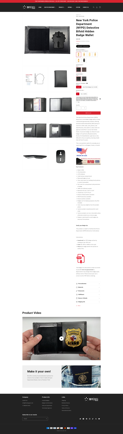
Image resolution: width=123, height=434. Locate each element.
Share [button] (79, 305)
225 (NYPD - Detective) (83, 46)
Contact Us (24, 400)
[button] (93, 7)
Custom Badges (45, 400)
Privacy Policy (65, 405)
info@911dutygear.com (27, 403)
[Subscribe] (46, 418)
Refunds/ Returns (66, 403)
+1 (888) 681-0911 (26, 405)
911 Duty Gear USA (63, 430)
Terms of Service (66, 408)
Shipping (78, 41)
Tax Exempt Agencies (47, 408)
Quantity (78, 105)
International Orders (66, 410)
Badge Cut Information (47, 403)
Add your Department (47, 405)
